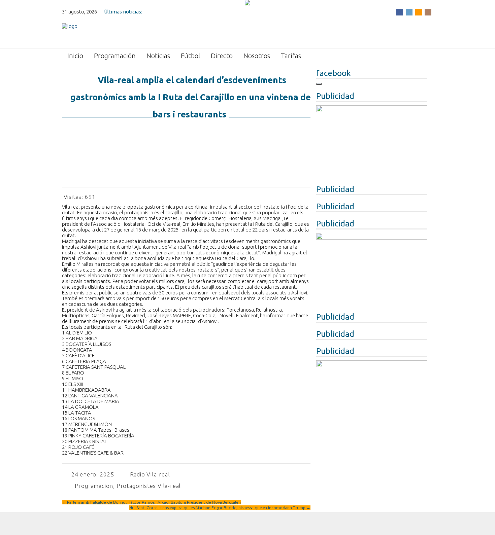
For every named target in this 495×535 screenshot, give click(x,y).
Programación (115, 56)
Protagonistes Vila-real (149, 486)
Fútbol (190, 56)
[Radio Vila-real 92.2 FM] (69, 33)
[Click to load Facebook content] (319, 84)
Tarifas (291, 56)
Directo (222, 56)
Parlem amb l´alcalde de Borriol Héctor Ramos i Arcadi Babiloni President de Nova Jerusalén (151, 502)
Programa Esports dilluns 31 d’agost (185, 11)
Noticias (158, 56)
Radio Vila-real (150, 474)
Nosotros (256, 56)
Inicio (75, 56)
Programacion (94, 486)
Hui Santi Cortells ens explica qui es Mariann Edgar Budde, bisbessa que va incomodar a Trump (219, 507)
